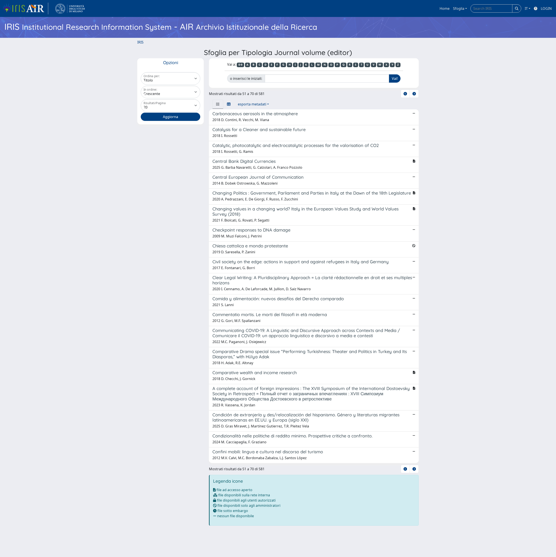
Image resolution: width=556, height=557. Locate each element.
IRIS (140, 42)
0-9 (240, 65)
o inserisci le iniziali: (246, 78)
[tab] (217, 104)
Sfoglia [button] (458, 8)
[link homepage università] (70, 8)
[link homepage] (25, 8)
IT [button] (526, 8)
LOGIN (546, 8)
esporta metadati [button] (252, 104)
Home (445, 8)
